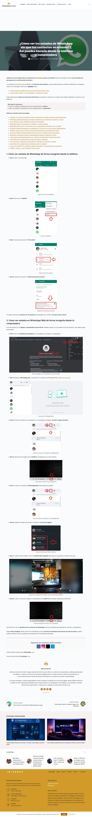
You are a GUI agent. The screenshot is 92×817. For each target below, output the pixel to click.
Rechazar (71, 814)
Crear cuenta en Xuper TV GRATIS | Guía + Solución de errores (59, 761)
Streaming (23, 4)
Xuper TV (75, 771)
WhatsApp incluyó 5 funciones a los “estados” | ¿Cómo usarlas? (29, 124)
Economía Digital (61, 4)
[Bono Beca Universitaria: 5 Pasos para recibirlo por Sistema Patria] (9, 761)
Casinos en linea (50, 4)
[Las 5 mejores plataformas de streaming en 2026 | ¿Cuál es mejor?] (66, 729)
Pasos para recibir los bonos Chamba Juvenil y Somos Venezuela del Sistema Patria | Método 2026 (38, 761)
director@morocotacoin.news (18, 795)
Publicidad (51, 785)
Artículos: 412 (46, 692)
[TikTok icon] (50, 689)
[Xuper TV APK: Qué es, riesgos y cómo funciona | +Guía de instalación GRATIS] (69, 761)
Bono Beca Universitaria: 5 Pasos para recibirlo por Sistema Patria (18, 761)
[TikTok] (11, 771)
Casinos (69, 771)
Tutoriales (61, 58)
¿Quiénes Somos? (53, 783)
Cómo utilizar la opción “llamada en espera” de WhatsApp (27, 122)
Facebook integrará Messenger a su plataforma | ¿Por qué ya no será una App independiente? (38, 128)
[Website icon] (42, 689)
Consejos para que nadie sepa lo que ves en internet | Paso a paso (29, 90)
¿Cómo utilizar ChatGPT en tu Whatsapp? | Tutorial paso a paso (29, 93)
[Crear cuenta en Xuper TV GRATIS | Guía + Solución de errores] (49, 761)
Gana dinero (51, 771)
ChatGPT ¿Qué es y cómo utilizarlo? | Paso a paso (25, 148)
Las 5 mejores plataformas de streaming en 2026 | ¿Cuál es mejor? (66, 742)
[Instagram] (13, 771)
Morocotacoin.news (16, 805)
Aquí (32, 652)
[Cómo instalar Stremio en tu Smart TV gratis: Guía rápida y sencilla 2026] (25, 729)
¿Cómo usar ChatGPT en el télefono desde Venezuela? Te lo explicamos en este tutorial (36, 146)
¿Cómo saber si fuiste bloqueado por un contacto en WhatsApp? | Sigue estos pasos (35, 137)
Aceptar (64, 814)
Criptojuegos (41, 4)
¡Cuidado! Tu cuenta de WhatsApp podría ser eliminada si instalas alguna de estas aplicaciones (38, 117)
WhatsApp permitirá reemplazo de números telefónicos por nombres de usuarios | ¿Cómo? (37, 119)
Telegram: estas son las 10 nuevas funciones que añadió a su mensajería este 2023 (34, 130)
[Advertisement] (46, 19)
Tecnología (55, 58)
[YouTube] (17, 771)
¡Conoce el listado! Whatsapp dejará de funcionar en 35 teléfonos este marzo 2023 (34, 133)
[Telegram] (7, 771)
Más (70, 4)
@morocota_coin (15, 800)
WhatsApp (38, 78)
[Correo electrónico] (22, 771)
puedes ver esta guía (64, 377)
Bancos (64, 771)
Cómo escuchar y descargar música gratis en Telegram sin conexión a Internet (33, 141)
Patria (58, 771)
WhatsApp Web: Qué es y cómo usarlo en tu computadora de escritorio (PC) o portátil (35, 126)
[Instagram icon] (47, 689)
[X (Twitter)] (9, 771)
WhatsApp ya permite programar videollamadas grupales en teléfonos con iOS (33, 135)
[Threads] (15, 771)
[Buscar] (89, 4)
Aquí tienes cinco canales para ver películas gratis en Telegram (28, 144)
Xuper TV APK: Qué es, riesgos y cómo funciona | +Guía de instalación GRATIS (79, 761)
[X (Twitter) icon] (44, 689)
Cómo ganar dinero (32, 4)
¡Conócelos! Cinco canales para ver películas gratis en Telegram (29, 139)
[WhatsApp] (19, 771)
